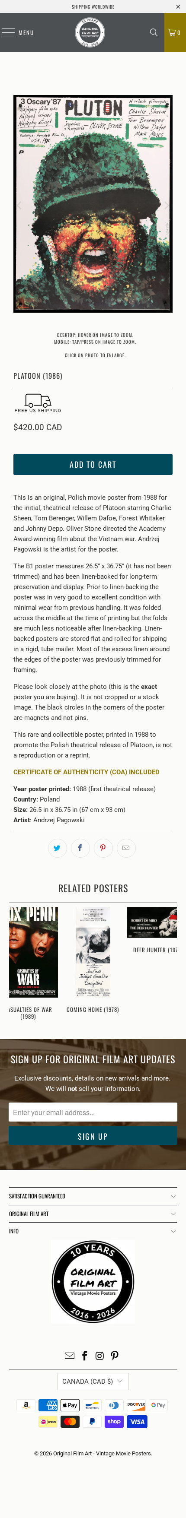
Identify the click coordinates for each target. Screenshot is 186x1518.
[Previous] (20, 205)
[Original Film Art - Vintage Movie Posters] (90, 32)
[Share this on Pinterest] (103, 848)
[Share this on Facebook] (80, 848)
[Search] (154, 32)
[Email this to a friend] (126, 848)
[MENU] (4, 32)
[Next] (166, 205)
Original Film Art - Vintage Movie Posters (102, 1453)
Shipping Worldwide (93, 6)
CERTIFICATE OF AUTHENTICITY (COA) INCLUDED (86, 772)
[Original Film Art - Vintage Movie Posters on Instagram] (100, 1357)
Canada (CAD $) (87, 1381)
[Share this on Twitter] (57, 848)
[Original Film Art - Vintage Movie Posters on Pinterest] (115, 1357)
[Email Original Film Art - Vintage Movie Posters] (70, 1357)
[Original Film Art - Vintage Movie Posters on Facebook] (85, 1357)
